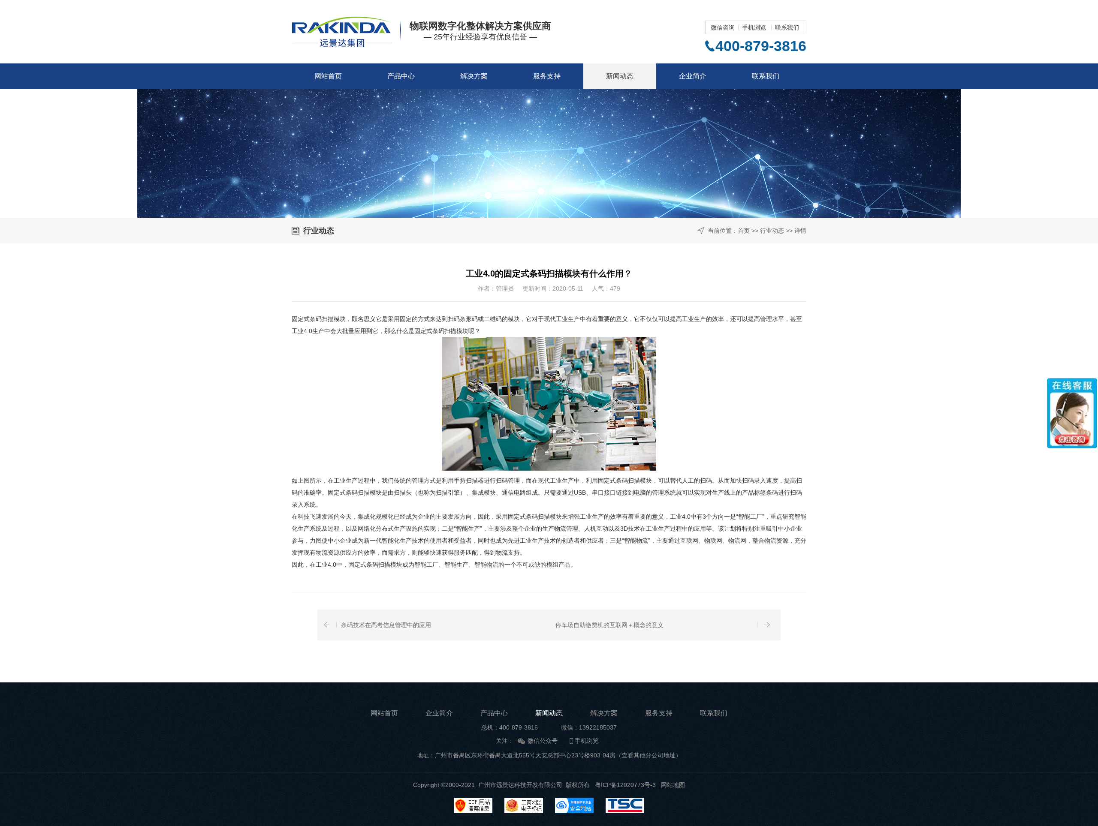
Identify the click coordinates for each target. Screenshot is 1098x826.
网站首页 (328, 76)
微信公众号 (543, 740)
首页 (744, 230)
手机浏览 (754, 27)
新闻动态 (619, 76)
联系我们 (787, 27)
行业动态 (772, 230)
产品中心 (401, 76)
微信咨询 (723, 27)
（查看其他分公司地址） (648, 755)
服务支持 (547, 76)
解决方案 (474, 76)
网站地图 (673, 784)
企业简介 (692, 76)
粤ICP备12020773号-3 (625, 784)
